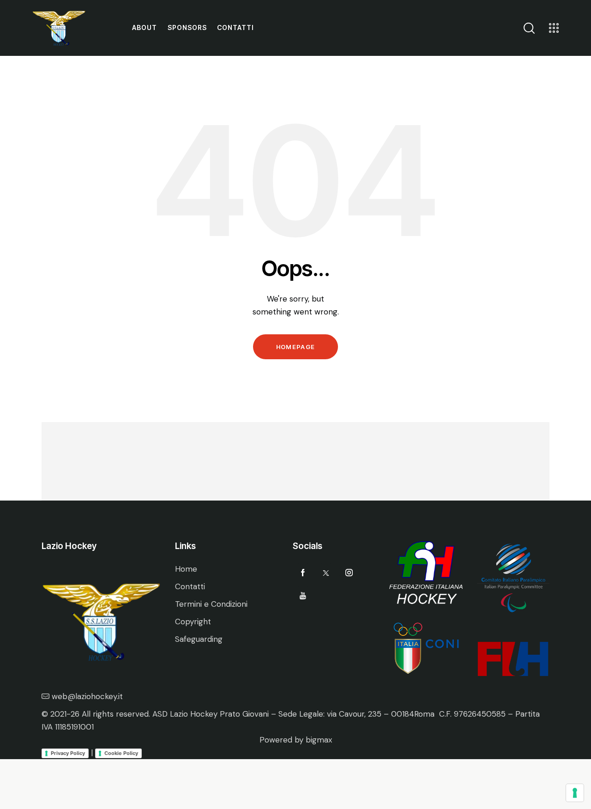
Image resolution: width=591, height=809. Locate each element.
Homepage (295, 346)
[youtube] (303, 596)
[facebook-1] (303, 572)
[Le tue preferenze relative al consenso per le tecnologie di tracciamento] (575, 793)
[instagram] (349, 572)
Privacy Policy (68, 753)
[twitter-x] (326, 572)
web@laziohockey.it (87, 696)
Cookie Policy (121, 753)
